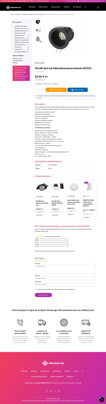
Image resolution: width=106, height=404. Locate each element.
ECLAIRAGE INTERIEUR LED (28, 14)
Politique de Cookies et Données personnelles (46, 400)
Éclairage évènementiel (21, 26)
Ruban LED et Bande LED (21, 40)
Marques (15, 62)
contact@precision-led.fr (86, 1)
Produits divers (21, 49)
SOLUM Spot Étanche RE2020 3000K (57, 203)
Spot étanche (40, 14)
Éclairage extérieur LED (21, 31)
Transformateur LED (21, 45)
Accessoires (21, 47)
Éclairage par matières (21, 52)
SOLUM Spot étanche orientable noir (42, 203)
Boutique (17, 14)
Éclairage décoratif (21, 35)
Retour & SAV (80, 400)
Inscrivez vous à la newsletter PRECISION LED (37, 383)
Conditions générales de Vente (68, 400)
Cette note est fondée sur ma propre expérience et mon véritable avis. (56, 289)
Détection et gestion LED (21, 42)
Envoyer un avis (43, 295)
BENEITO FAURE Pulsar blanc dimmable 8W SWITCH (88, 203)
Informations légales (27, 400)
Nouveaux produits (17, 60)
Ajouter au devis (79, 90)
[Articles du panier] (86, 7)
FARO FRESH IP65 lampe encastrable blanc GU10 (73, 202)
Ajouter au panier (57, 90)
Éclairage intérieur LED (21, 28)
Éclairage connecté (21, 38)
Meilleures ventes (17, 58)
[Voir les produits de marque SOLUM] (39, 62)
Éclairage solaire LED (20, 33)
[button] (101, 399)
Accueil (12, 14)
